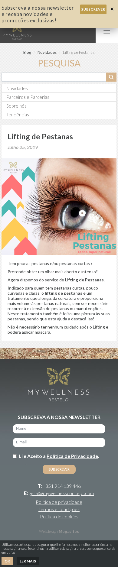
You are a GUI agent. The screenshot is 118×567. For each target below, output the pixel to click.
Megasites (69, 531)
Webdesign (48, 531)
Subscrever (93, 9)
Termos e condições (59, 509)
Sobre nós (16, 106)
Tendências (17, 114)
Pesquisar (111, 77)
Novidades (47, 52)
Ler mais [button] (28, 561)
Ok (7, 561)
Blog (27, 52)
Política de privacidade (59, 502)
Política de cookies (59, 516)
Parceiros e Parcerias (27, 97)
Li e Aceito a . (59, 456)
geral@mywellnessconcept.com (61, 493)
